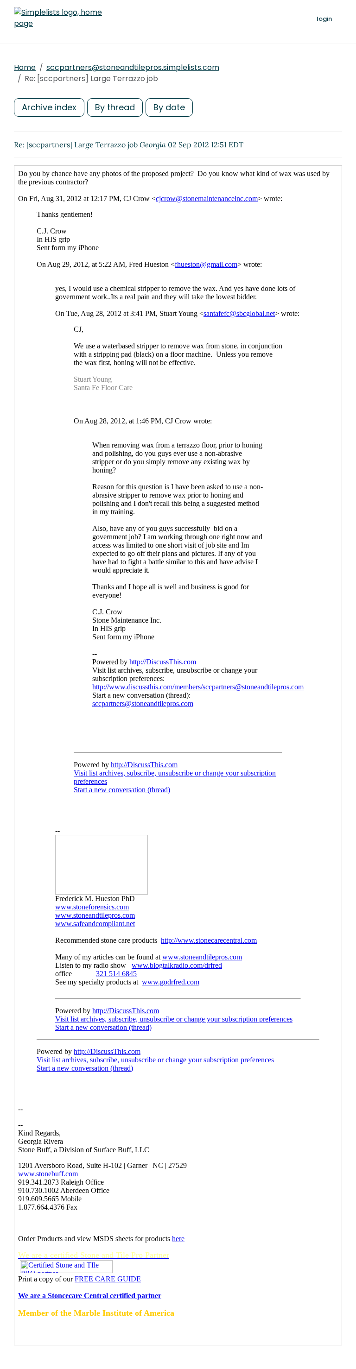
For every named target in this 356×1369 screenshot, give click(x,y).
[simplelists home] (58, 18)
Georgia (153, 144)
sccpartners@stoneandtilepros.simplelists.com (132, 67)
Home (25, 67)
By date (169, 107)
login (324, 18)
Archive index (49, 107)
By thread (115, 107)
